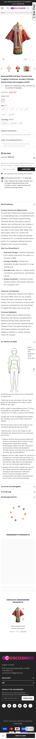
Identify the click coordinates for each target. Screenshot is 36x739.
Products (10, 13)
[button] (29, 59)
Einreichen (27, 698)
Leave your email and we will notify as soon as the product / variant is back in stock (17, 164)
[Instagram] (9, 706)
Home (3, 13)
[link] (18, 587)
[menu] (2, 8)
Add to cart (20, 736)
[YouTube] (25, 706)
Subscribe (26, 169)
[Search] (8, 8)
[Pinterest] (14, 706)
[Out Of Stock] (23, 620)
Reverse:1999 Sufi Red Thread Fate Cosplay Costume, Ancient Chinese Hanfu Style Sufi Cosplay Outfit (18, 627)
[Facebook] (4, 706)
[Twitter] (30, 706)
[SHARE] (33, 158)
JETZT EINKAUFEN (18, 4)
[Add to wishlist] (3, 736)
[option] (18, 38)
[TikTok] (20, 706)
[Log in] (28, 8)
